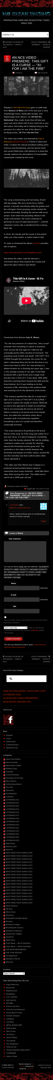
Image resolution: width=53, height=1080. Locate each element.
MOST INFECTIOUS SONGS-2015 (19, 872)
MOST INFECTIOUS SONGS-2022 (19, 893)
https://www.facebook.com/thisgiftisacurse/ (23, 252)
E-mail (13, 595)
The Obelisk (10, 1041)
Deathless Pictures (19, 142)
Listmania (9, 797)
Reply (43, 521)
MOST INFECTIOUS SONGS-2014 (19, 868)
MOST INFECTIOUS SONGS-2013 (19, 865)
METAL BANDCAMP (14, 1025)
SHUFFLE (10, 937)
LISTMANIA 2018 (12, 818)
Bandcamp (10, 988)
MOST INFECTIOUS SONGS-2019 (19, 884)
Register (9, 735)
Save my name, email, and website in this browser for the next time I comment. (25, 621)
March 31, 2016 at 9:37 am (20, 508)
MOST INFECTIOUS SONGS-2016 (19, 875)
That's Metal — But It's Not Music (18, 943)
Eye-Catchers (11, 781)
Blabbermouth (11, 991)
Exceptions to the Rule (14, 778)
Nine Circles (11, 1031)
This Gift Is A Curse (42, 489)
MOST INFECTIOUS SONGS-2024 (19, 900)
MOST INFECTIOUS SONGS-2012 (19, 862)
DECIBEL (10, 1003)
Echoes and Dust (12, 1006)
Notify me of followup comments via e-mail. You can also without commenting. (24, 630)
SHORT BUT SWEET (14, 934)
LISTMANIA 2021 (12, 828)
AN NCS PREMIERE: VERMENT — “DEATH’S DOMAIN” (40, 44)
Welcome (9, 962)
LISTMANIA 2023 (12, 834)
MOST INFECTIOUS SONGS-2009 (19, 853)
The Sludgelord (12, 1044)
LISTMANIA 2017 (12, 815)
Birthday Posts (11, 769)
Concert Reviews (12, 775)
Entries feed (10, 742)
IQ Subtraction (11, 794)
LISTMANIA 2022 (12, 831)
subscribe (34, 630)
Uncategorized (11, 956)
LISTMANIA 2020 (12, 825)
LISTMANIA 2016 (12, 812)
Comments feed (12, 745)
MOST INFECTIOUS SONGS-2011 (19, 859)
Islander (17, 486)
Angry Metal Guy (12, 985)
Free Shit (9, 787)
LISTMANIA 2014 (12, 806)
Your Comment (15, 539)
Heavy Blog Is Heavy (14, 1013)
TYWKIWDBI (11, 1053)
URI (14, 606)
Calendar (9, 772)
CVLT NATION (11, 997)
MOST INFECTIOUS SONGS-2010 (19, 856)
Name (13, 583)
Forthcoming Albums (14, 784)
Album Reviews (12, 762)
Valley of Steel (11, 1056)
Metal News (10, 843)
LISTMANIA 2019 (12, 822)
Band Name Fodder (13, 766)
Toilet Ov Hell (11, 1047)
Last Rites (10, 1022)
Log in (8, 739)
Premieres (18, 73)
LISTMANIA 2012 (12, 800)
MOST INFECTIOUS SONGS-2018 (19, 881)
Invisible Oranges (13, 1016)
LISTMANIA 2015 (12, 809)
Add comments (42, 73)
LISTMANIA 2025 (12, 840)
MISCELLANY (11, 847)
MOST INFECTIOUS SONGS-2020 (19, 887)
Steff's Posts (10, 940)
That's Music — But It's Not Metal (18, 946)
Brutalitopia (10, 994)
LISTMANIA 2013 (12, 803)
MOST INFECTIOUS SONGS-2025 (19, 903)
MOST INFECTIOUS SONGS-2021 (19, 890)
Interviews (10, 790)
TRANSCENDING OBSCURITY (18, 1050)
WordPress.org (12, 748)
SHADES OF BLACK (14, 931)
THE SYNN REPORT (14, 953)
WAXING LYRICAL (13, 959)
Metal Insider (11, 1028)
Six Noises (10, 1034)
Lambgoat (10, 1019)
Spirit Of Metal (11, 1038)
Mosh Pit (9, 850)
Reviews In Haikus (13, 925)
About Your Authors (13, 759)
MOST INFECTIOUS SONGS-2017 (19, 878)
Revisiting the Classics (14, 928)
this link (36, 243)
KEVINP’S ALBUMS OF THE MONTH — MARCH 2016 (13, 44)
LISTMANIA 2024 (12, 837)
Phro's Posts (10, 912)
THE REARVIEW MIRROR (16, 950)
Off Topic (9, 909)
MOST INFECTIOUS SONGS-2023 (19, 896)
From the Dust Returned (15, 1010)
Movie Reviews (12, 906)
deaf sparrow (11, 1000)
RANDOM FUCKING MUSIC (17, 918)
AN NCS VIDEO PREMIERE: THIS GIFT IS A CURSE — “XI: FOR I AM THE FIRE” (30, 63)
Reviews (9, 921)
